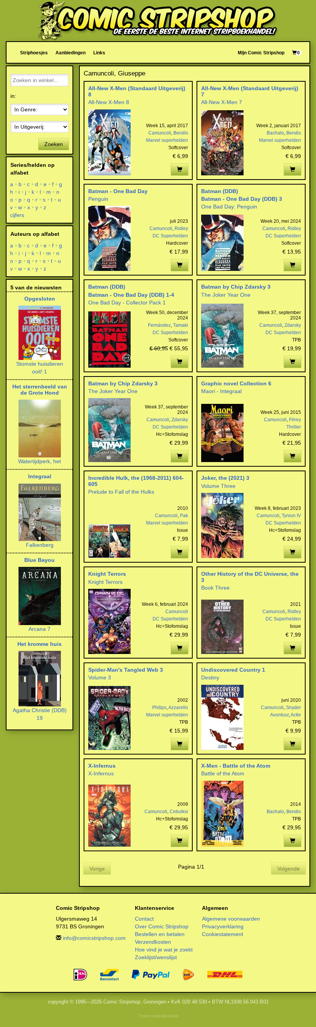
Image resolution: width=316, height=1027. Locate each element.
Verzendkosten (153, 942)
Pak (184, 515)
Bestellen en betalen (160, 934)
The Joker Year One (225, 295)
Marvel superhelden (167, 140)
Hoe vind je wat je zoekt (164, 949)
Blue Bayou (39, 560)
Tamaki (180, 325)
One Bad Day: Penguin (229, 206)
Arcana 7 (39, 629)
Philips (159, 707)
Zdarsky (292, 325)
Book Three (215, 588)
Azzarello (178, 707)
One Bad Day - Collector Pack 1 (127, 302)
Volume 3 (99, 677)
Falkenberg (40, 545)
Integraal (39, 476)
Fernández (159, 325)
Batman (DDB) (219, 191)
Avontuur (279, 715)
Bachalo (275, 133)
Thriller (293, 427)
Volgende (288, 869)
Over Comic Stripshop (161, 926)
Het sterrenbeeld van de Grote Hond (39, 389)
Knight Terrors (107, 574)
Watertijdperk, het (39, 461)
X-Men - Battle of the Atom (235, 766)
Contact (144, 919)
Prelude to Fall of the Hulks (121, 492)
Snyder (293, 707)
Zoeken (53, 144)
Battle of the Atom (222, 773)
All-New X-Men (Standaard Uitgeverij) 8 (136, 91)
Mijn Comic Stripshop (261, 52)
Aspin (173, 1016)
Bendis (180, 133)
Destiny (210, 677)
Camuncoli (159, 133)
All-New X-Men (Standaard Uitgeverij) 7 (249, 91)
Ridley (181, 228)
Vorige (97, 869)
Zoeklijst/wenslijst (156, 957)
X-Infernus (102, 766)
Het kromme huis (39, 644)
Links (99, 52)
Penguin (98, 199)
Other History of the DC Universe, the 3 (250, 577)
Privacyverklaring (223, 926)
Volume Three (218, 486)
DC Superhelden (170, 236)
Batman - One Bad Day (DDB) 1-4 (131, 295)
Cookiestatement (222, 934)
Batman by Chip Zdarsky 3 (236, 287)
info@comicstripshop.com (94, 938)
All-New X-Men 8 (108, 102)
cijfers (17, 215)
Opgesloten (39, 299)
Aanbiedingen (70, 52)
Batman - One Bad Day (118, 191)
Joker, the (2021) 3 (225, 478)
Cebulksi (179, 811)
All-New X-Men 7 (221, 102)
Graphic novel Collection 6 (236, 383)
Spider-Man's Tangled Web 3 (125, 670)
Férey (295, 419)
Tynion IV (291, 515)
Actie (296, 715)
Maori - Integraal (221, 391)
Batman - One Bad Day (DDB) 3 (241, 199)
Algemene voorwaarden (231, 919)
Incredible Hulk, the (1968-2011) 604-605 (136, 481)
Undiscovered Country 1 (233, 670)
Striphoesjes (34, 52)
